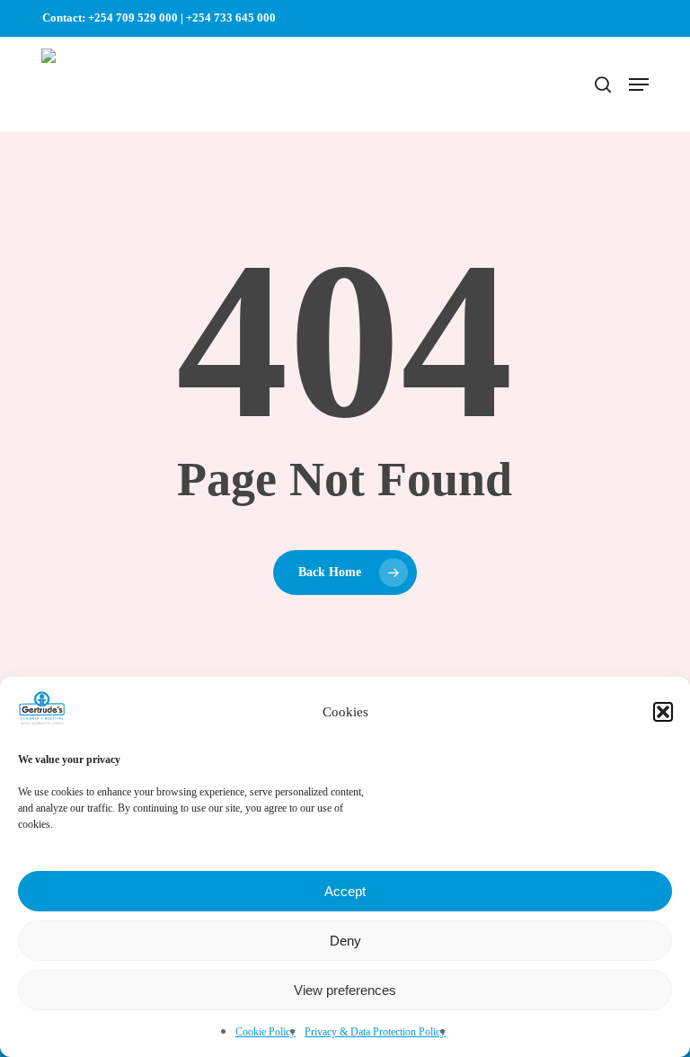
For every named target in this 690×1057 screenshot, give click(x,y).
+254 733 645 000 (231, 17)
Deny (345, 940)
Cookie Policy (265, 1032)
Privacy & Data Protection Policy (375, 1032)
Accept (345, 891)
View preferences (345, 990)
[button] (663, 712)
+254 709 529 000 (133, 17)
